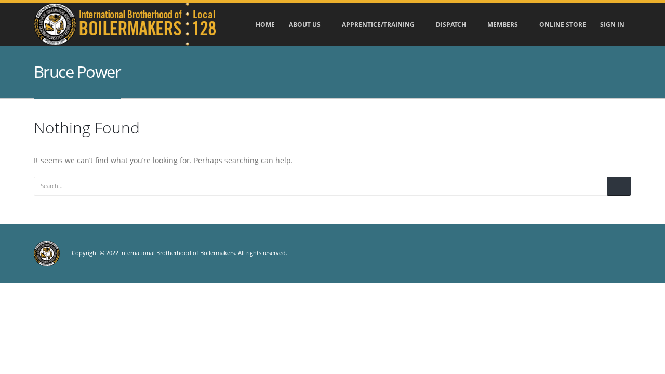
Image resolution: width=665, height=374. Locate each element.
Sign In (612, 24)
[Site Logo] (125, 24)
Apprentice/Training (378, 24)
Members (502, 24)
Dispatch (451, 24)
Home (265, 24)
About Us (305, 24)
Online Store (562, 24)
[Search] (619, 186)
